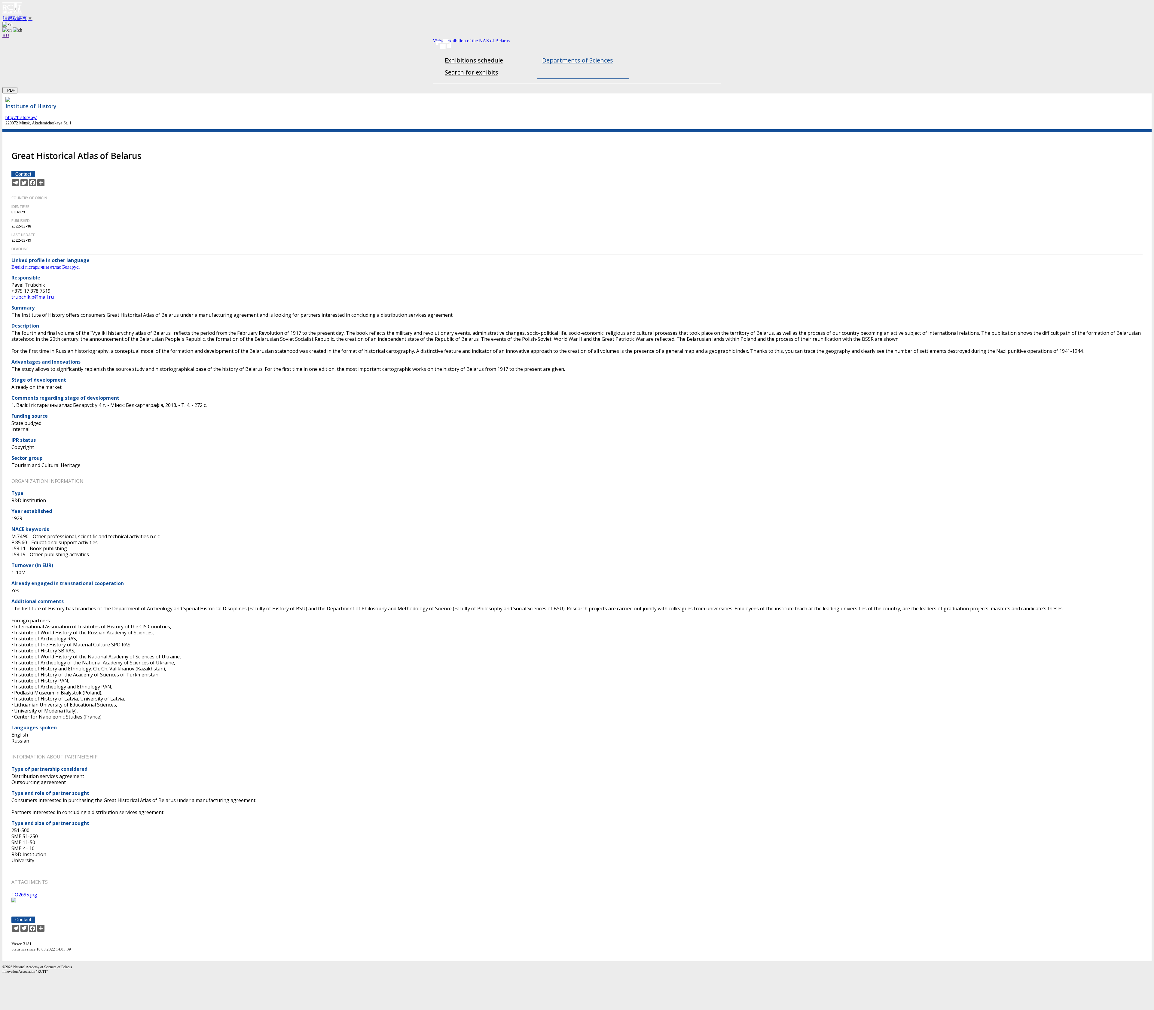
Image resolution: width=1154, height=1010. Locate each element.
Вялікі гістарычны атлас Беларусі (45, 267)
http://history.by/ (21, 117)
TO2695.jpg (24, 894)
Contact (23, 174)
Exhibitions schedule (474, 60)
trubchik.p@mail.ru (32, 297)
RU (5, 35)
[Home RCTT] (577, 9)
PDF (10, 90)
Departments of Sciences (577, 60)
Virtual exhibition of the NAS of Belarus (471, 40)
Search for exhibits (471, 72)
